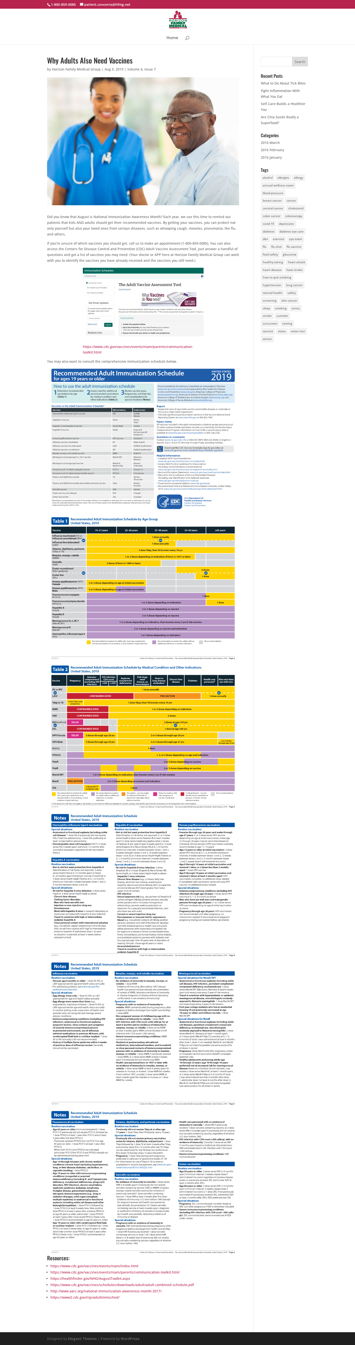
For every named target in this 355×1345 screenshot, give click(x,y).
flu (264, 247)
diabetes (269, 231)
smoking (281, 308)
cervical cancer (273, 208)
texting (287, 323)
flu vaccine (294, 247)
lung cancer (294, 285)
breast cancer (272, 200)
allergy (298, 178)
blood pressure (273, 193)
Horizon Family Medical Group (76, 69)
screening (270, 300)
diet (265, 239)
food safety (270, 254)
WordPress (130, 1338)
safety (291, 293)
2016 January (271, 157)
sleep (266, 308)
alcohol (268, 178)
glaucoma (289, 254)
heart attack (296, 262)
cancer (291, 200)
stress (295, 308)
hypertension (272, 285)
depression (286, 224)
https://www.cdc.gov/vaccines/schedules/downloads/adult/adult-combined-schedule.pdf (122, 1284)
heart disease (272, 270)
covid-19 (268, 224)
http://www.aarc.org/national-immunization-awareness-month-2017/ (106, 1291)
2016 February (272, 150)
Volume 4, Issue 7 (141, 69)
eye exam (295, 239)
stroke (267, 316)
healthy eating (273, 262)
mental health (273, 293)
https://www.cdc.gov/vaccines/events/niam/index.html (94, 1266)
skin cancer (289, 300)
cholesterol (296, 208)
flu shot (276, 247)
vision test (298, 331)
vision (282, 331)
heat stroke (294, 270)
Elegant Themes (82, 1338)
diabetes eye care (291, 231)
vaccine (268, 331)
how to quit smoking (277, 277)
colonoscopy (293, 216)
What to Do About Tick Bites (283, 83)
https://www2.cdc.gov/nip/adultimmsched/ (85, 1297)
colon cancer (271, 216)
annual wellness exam (278, 185)
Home (172, 38)
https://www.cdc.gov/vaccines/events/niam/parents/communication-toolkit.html (114, 1272)
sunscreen (270, 323)
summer (282, 316)
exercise (278, 239)
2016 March (270, 142)
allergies (283, 178)
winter (267, 339)
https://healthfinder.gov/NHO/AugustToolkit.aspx (90, 1278)
